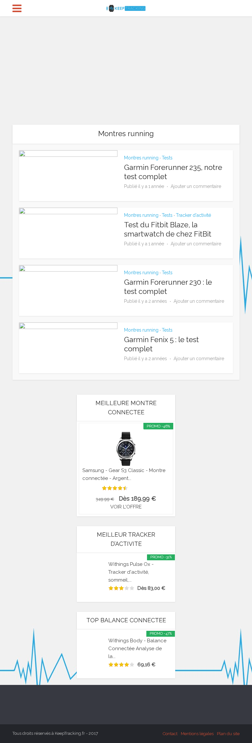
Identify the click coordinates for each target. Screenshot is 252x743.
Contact (170, 733)
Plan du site (228, 733)
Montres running (141, 157)
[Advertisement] (126, 66)
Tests (167, 157)
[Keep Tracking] (126, 7)
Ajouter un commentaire (196, 186)
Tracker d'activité (193, 215)
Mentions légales (197, 733)
